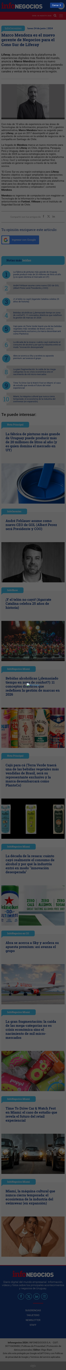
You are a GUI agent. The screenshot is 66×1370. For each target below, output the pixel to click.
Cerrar (55, 5)
